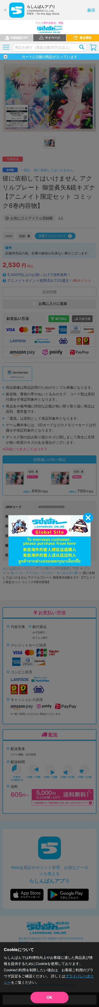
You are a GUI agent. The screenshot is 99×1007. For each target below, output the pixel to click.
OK (49, 997)
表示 (91, 10)
